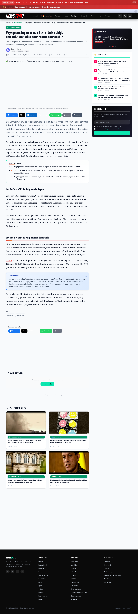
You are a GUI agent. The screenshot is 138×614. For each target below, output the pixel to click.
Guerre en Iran (76, 596)
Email (68, 115)
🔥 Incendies (47, 16)
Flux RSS (106, 579)
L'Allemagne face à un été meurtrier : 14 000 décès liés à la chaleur (112, 38)
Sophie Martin (16, 49)
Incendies (74, 599)
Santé (40, 582)
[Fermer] (135, 11)
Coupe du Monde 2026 (79, 592)
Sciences (41, 579)
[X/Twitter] (8, 571)
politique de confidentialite (112, 129)
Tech (92, 16)
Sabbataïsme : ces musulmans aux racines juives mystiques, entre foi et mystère (112, 87)
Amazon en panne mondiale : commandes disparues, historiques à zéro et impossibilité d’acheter (113, 96)
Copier (78, 115)
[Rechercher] (120, 16)
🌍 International (13, 27)
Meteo (40, 599)
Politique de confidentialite (112, 575)
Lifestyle (74, 572)
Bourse (73, 579)
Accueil (35, 16)
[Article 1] (109, 46)
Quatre (9, 260)
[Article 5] (115, 46)
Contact (106, 568)
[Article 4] (113, 46)
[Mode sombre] (125, 16)
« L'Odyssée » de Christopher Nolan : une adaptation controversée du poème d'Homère (113, 62)
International (18, 22)
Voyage (73, 568)
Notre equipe (108, 565)
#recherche (20, 315)
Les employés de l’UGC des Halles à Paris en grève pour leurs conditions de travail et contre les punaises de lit (114, 79)
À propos (107, 561)
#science (10, 315)
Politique (74, 16)
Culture (107, 16)
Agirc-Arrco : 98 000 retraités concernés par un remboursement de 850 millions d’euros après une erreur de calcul (112, 71)
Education (74, 585)
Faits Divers (75, 582)
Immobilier (74, 565)
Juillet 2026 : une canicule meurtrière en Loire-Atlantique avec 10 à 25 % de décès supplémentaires (52, 2)
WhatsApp (56, 115)
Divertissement (76, 589)
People (40, 592)
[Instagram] (17, 571)
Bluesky (44, 115)
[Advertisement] (47, 353)
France (57, 16)
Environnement (43, 596)
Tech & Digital (43, 575)
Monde (65, 16)
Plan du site (107, 582)
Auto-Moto (74, 561)
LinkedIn (32, 115)
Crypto (73, 575)
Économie (41, 572)
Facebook (13, 115)
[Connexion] (130, 16)
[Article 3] (112, 46)
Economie (84, 16)
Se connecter (47, 384)
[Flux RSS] (22, 571)
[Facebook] (12, 571)
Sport (99, 16)
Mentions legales (109, 572)
